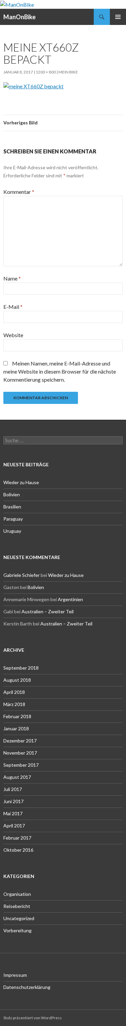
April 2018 (14, 692)
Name (12, 278)
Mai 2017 (13, 813)
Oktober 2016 (18, 850)
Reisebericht (16, 906)
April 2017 (14, 825)
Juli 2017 (12, 789)
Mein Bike (68, 72)
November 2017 (20, 753)
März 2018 (14, 704)
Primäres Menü (118, 17)
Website (13, 335)
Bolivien (11, 494)
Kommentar (18, 191)
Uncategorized (18, 918)
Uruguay (12, 531)
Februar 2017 (17, 838)
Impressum (15, 975)
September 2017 (21, 765)
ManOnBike (19, 17)
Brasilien (12, 506)
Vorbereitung (17, 930)
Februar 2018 (17, 716)
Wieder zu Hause (21, 482)
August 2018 (17, 680)
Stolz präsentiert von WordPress (32, 1017)
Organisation (17, 894)
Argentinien (70, 599)
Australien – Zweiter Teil (48, 611)
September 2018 (21, 668)
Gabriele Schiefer (21, 575)
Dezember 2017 (20, 740)
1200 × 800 (46, 72)
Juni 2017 (13, 801)
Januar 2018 (16, 728)
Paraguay (13, 519)
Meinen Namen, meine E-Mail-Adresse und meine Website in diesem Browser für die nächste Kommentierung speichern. (59, 371)
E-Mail (13, 306)
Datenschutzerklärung (26, 987)
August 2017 (17, 777)
